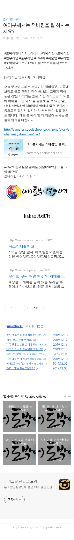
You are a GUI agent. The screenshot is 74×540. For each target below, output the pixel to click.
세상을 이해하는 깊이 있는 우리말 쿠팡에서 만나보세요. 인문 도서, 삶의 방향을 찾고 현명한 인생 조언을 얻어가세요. (36, 284)
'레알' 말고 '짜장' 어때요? (19, 339)
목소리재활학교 (21, 246)
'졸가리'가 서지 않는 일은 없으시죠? (24, 349)
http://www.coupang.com (25, 270)
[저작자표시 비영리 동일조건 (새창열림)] (49, 308)
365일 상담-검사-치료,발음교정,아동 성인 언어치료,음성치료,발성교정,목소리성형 (36, 254)
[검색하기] (69, 4)
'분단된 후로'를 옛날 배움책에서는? (24, 335)
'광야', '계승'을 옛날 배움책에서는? (24, 354)
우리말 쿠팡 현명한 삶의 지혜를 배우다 (36, 276)
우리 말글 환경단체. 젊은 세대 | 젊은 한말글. (28, 489)
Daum (35, 527)
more (67, 396)
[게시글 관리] (21, 308)
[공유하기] (16, 308)
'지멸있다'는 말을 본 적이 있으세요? (24, 344)
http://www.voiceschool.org (26, 240)
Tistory (57, 527)
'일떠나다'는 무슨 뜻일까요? (20, 368)
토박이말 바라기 (12, 20)
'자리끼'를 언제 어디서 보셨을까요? (24, 358)
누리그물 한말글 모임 (20, 481)
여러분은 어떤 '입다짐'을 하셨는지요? (25, 363)
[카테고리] (5, 4)
